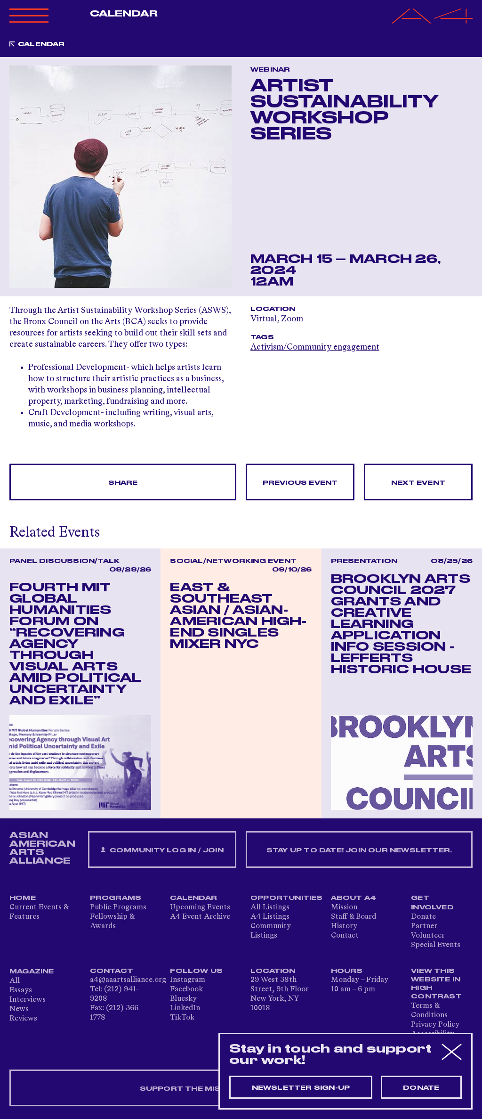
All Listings (269, 907)
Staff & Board (353, 917)
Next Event (418, 483)
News (19, 1009)
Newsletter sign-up (301, 1088)
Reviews (23, 1018)
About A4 (354, 898)
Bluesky (183, 999)
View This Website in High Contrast (436, 983)
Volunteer (428, 935)
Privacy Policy (435, 1025)
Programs (116, 898)
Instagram (187, 980)
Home (22, 898)
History (344, 926)
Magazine (31, 971)
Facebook (186, 989)
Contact (345, 935)
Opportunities (286, 898)
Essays (20, 990)
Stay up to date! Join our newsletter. (359, 850)
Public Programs (118, 907)
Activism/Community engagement (314, 347)
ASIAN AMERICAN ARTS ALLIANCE (42, 848)
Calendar (124, 13)
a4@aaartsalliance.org (128, 980)
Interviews (27, 1000)
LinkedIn (185, 1008)
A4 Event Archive (200, 917)
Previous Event (300, 483)
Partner (424, 926)
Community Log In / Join (166, 850)
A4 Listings (269, 917)
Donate (423, 917)
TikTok (182, 1017)
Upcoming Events (200, 907)
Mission (344, 907)
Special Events (435, 945)
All (14, 981)
